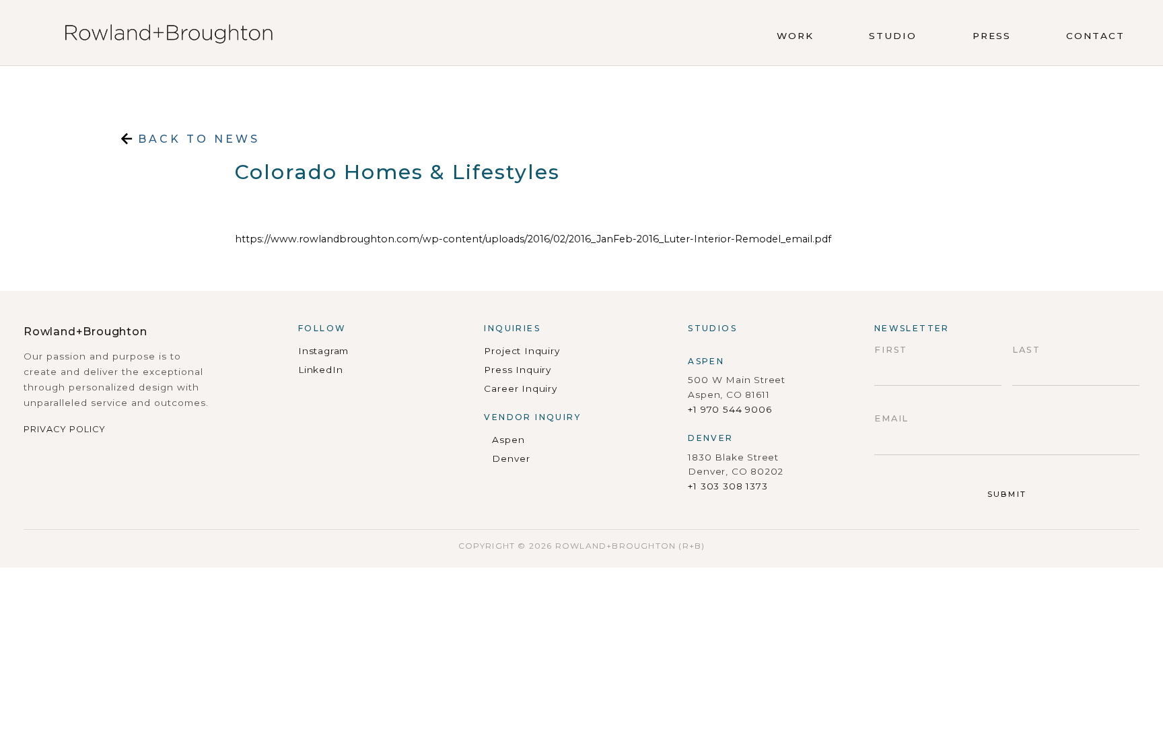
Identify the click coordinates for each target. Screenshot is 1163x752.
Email (891, 418)
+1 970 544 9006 (729, 409)
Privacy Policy (65, 429)
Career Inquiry (520, 388)
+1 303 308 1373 (727, 486)
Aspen (508, 439)
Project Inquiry (521, 350)
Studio (893, 35)
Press (992, 35)
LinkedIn (320, 369)
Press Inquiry (517, 369)
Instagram (323, 350)
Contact (1095, 35)
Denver (511, 458)
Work (795, 35)
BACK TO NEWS (196, 139)
